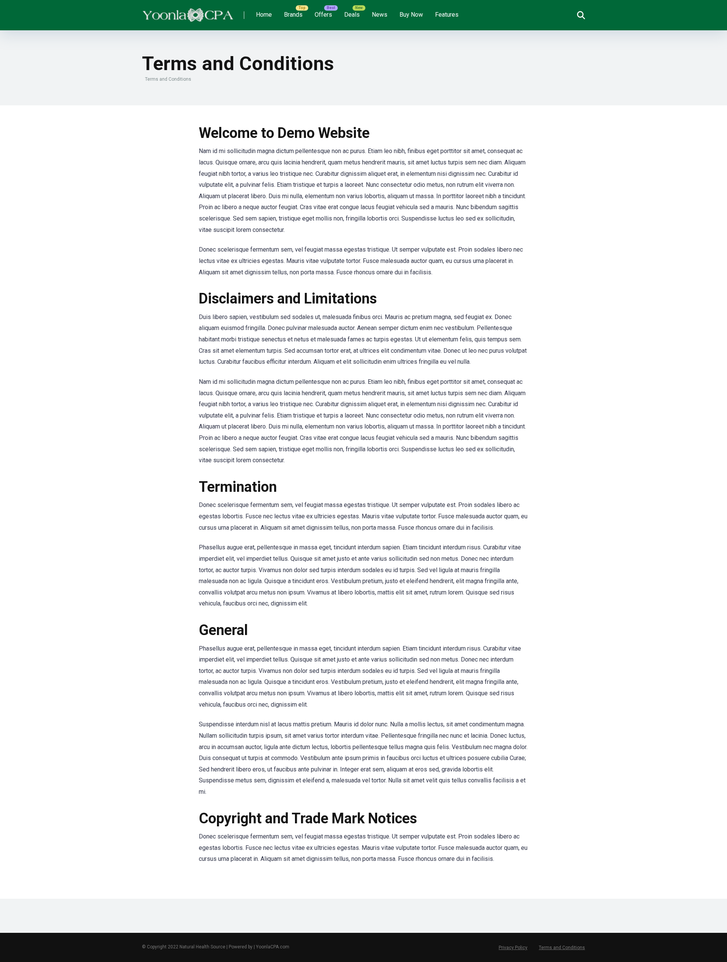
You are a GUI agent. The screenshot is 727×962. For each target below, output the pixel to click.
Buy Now (411, 14)
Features (447, 14)
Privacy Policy (513, 947)
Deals (352, 14)
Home (264, 14)
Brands (293, 14)
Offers (323, 14)
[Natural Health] (188, 12)
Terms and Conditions (562, 947)
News (379, 14)
